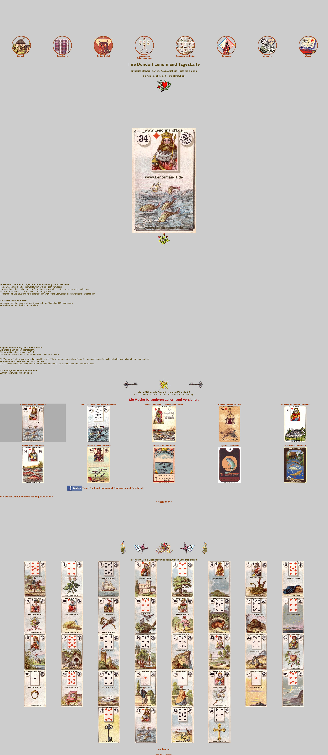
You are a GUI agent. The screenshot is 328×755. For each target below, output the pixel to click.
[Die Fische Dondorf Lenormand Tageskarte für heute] (164, 180)
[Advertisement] (164, 18)
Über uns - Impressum (164, 754)
